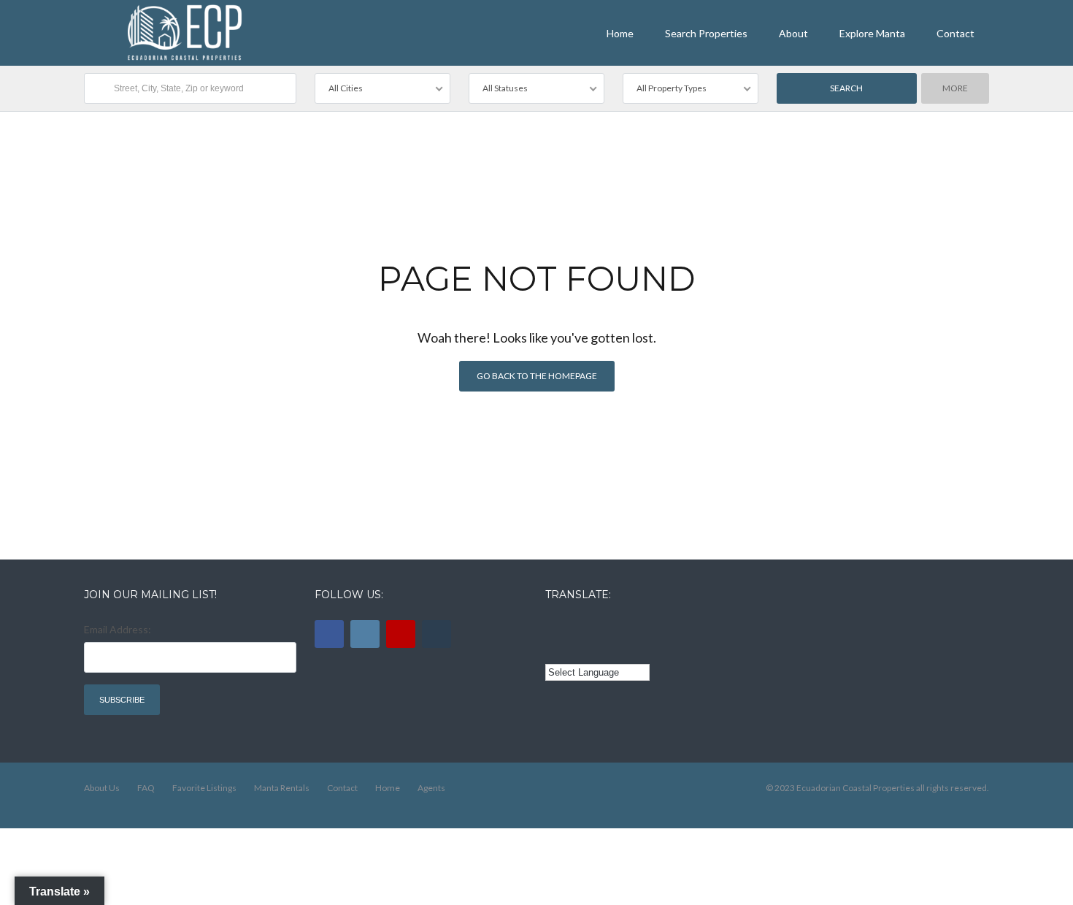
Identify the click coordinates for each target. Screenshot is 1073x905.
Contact (955, 33)
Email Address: (117, 629)
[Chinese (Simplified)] (554, 649)
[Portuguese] (574, 649)
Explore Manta (872, 33)
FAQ (146, 787)
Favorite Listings (204, 787)
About (793, 33)
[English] (554, 627)
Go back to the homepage (537, 375)
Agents (431, 787)
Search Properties (706, 33)
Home (620, 33)
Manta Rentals (281, 787)
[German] (635, 627)
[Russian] (614, 627)
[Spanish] (574, 627)
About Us (102, 787)
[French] (595, 627)
